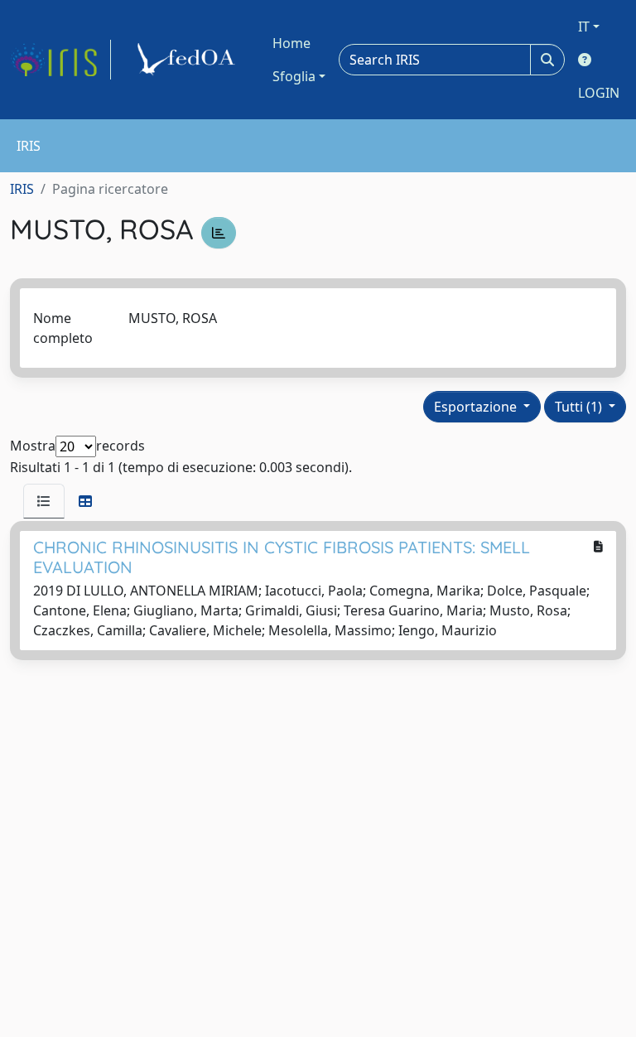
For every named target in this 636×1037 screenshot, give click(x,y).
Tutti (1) (580, 407)
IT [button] (584, 26)
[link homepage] (60, 60)
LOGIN (598, 93)
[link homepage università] (188, 60)
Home (291, 43)
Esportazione (477, 407)
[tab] (44, 501)
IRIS (22, 189)
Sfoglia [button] (294, 76)
